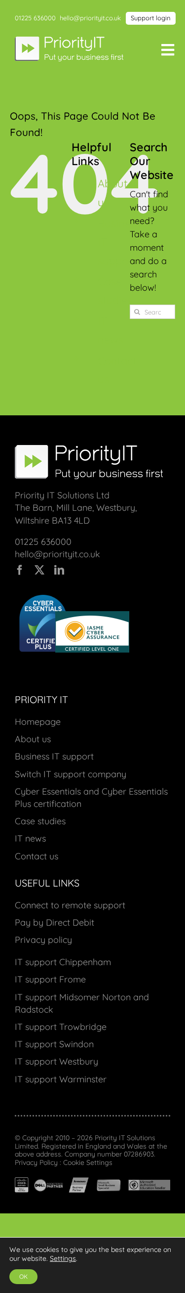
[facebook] (20, 570)
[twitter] (39, 570)
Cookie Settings (87, 1162)
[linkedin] (59, 570)
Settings (63, 1258)
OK (23, 1276)
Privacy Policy (36, 1162)
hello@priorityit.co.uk (90, 18)
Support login (151, 18)
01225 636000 (35, 18)
